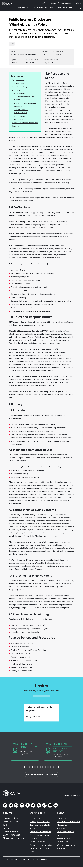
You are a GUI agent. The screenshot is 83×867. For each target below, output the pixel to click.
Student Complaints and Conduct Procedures (29, 650)
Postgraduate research (40, 831)
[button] (24, 767)
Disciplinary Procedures (20, 653)
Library (33, 838)
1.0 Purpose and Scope (21, 80)
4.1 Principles (19, 93)
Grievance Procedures (20, 646)
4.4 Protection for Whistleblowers (21, 111)
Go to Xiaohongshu (55, 805)
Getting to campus (15, 838)
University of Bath (7, 3)
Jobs (32, 851)
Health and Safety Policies (21, 664)
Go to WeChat (39, 805)
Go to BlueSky (11, 805)
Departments (61, 8)
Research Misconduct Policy (22, 667)
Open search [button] (79, 7)
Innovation (42, 8)
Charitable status (10, 859)
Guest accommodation (40, 848)
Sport (51, 8)
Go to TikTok (33, 805)
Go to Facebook (5, 805)
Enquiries (16, 126)
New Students (66, 3)
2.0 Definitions (18, 83)
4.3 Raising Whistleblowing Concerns (25, 104)
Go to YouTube (50, 805)
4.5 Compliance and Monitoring (22, 117)
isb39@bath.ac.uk (33, 717)
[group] (25, 751)
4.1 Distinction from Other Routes (24, 98)
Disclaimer (62, 818)
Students (53, 3)
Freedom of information (68, 821)
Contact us (35, 818)
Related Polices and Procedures (25, 122)
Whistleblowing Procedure (22, 643)
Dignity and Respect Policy (21, 671)
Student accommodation (41, 845)
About (72, 8)
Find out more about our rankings (41, 774)
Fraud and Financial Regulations (24, 660)
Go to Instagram (16, 805)
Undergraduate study (40, 821)
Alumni (78, 3)
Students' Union (37, 841)
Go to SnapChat (27, 805)
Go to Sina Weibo (44, 805)
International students (40, 835)
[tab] (29, 767)
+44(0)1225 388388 (11, 835)
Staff (43, 3)
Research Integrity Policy (21, 657)
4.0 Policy (16, 90)
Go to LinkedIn (22, 805)
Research (31, 8)
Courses (21, 8)
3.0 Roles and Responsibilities (24, 87)
